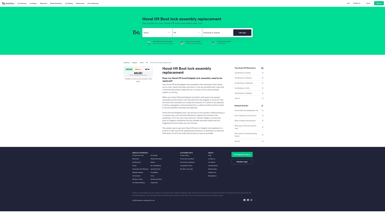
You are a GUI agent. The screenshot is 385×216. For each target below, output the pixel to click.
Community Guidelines (187, 162)
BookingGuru (212, 176)
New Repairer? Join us (242, 154)
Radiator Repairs (137, 172)
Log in (368, 3)
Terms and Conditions (187, 159)
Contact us (211, 159)
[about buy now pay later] (138, 71)
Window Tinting (137, 179)
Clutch (134, 165)
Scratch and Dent (156, 179)
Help (209, 155)
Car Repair (154, 155)
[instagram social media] (251, 199)
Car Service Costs (138, 155)
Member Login (242, 162)
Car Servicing (22, 3)
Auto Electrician (156, 169)
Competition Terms (186, 165)
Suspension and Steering (140, 169)
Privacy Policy (184, 155)
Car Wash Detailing (138, 183)
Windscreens (136, 162)
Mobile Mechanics (156, 159)
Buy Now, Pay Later (186, 169)
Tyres (152, 176)
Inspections (154, 183)
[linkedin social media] (248, 199)
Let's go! (242, 32)
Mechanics (135, 159)
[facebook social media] (244, 199)
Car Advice (211, 162)
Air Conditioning (156, 165)
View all (237, 98)
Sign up (379, 3)
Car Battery (154, 172)
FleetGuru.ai (212, 172)
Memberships (212, 169)
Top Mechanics (213, 165)
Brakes (153, 162)
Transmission (136, 176)
